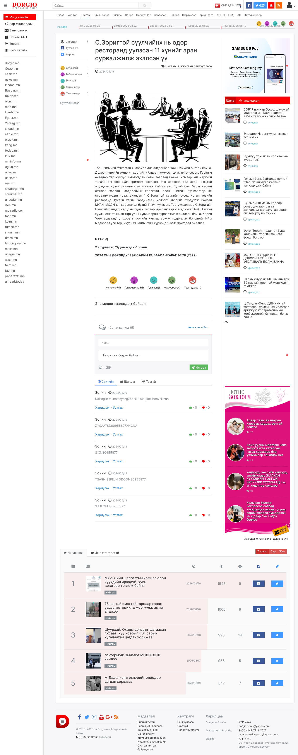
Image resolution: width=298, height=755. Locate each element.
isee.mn (10, 205)
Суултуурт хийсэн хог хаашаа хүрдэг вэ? (265, 157)
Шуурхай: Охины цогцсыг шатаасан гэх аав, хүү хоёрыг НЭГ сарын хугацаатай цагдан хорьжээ (135, 633)
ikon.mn (10, 101)
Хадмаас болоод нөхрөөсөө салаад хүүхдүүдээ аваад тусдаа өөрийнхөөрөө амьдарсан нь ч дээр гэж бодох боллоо (266, 511)
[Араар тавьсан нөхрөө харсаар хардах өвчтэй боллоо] (235, 426)
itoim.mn (11, 221)
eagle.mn (11, 134)
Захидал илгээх (238, 526)
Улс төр (72, 15)
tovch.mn (11, 96)
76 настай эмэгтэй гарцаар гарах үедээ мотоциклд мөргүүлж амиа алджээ (133, 607)
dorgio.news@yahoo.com (254, 726)
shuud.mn (12, 128)
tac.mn (10, 270)
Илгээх (200, 367)
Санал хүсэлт (145, 733)
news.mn (11, 79)
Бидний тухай (146, 722)
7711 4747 (245, 722)
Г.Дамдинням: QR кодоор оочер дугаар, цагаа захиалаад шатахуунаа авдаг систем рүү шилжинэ (265, 208)
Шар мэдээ (189, 15)
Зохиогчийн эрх (147, 729)
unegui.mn (12, 254)
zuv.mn (10, 156)
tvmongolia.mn (15, 243)
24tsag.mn (12, 123)
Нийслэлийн (18, 50)
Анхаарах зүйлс (198, 327)
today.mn (12, 150)
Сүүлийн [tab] (107, 381)
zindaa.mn (12, 85)
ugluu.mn (11, 167)
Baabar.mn (12, 90)
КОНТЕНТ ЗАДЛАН (229, 15)
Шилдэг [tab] (129, 381)
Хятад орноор (253, 15)
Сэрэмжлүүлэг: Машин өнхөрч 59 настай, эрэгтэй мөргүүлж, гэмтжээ (266, 282)
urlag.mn (11, 172)
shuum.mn (12, 232)
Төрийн (14, 43)
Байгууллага (185, 722)
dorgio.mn (12, 63)
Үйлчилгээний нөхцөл (151, 737)
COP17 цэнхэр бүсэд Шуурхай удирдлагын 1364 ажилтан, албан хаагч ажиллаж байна (266, 112)
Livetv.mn (12, 112)
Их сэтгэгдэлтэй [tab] (106, 553)
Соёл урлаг (143, 15)
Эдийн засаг (101, 15)
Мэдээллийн (18, 17)
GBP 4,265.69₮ (232, 5)
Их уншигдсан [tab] (248, 100)
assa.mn (11, 259)
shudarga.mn (14, 188)
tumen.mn (12, 227)
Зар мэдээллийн (21, 24)
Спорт (129, 15)
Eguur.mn (11, 117)
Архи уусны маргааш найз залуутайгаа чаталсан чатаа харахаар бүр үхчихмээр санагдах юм (266, 450)
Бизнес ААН (18, 37)
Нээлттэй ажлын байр (151, 741)
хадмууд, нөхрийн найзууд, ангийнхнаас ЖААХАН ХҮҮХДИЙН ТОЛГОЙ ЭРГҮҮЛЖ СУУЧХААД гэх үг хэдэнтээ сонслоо (267, 478)
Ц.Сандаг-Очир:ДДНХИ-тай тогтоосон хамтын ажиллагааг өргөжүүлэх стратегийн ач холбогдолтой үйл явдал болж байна (266, 310)
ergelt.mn (12, 139)
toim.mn (10, 265)
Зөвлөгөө (160, 15)
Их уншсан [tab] (75, 553)
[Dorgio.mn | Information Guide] (63, 721)
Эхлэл (60, 15)
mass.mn (11, 249)
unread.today (14, 281)
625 (261, 5)
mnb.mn (11, 107)
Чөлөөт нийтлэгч (188, 729)
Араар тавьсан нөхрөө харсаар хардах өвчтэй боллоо (264, 423)
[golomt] (257, 65)
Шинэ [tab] (230, 100)
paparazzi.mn (15, 276)
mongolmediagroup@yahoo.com (258, 734)
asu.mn (10, 183)
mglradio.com (14, 210)
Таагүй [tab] (150, 381)
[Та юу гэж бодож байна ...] (153, 355)
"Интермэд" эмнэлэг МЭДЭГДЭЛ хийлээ (132, 657)
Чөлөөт (174, 15)
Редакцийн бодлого (150, 725)
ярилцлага (206, 15)
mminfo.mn (13, 161)
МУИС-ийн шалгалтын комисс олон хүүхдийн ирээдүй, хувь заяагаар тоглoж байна (135, 582)
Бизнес (117, 15)
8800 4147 (245, 730)
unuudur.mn (13, 199)
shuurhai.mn (13, 194)
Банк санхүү (18, 30)
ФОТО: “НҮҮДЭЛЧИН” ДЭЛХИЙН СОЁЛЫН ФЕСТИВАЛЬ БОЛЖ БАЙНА (263, 258)
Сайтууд (182, 725)
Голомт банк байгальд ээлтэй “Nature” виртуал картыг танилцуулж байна (265, 182)
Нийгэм (85, 15)
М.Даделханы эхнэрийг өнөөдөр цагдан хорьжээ (132, 679)
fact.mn (10, 216)
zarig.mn (11, 145)
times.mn (11, 238)
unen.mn (11, 178)
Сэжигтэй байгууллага (195, 66)
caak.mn (11, 74)
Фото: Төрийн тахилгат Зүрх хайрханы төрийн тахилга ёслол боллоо (264, 234)
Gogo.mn (11, 68)
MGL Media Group (87, 737)
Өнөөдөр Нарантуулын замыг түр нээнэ (265, 135)
